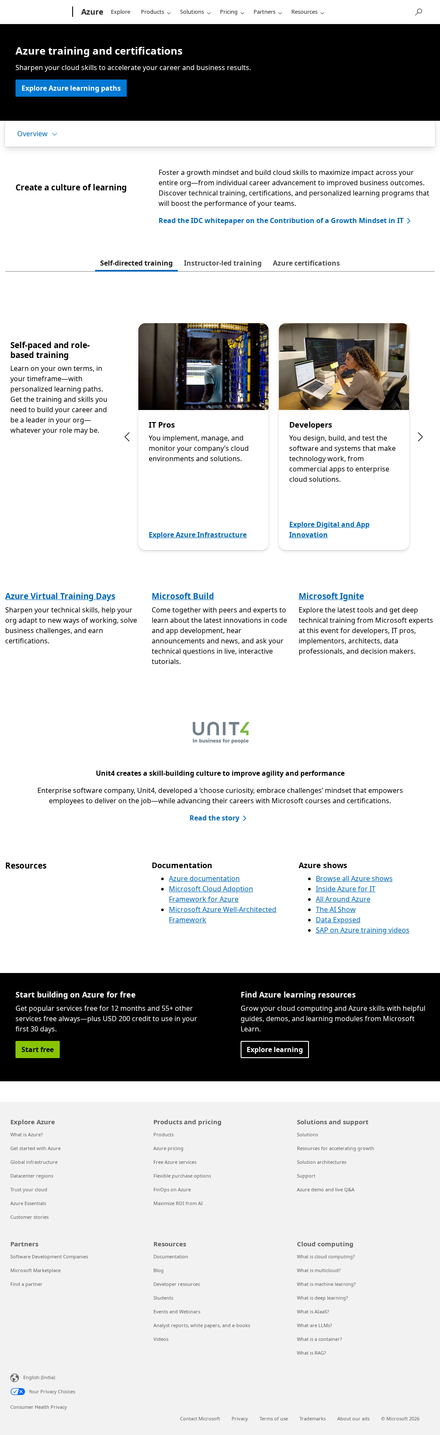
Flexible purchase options (182, 1175)
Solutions (192, 11)
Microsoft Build (183, 596)
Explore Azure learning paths (71, 88)
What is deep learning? (322, 1297)
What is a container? (319, 1339)
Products (152, 11)
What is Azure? (26, 1134)
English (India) (39, 1377)
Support (306, 1175)
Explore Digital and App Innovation (329, 529)
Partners (264, 11)
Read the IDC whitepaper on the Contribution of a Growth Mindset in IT (281, 220)
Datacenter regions (31, 1175)
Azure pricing (168, 1148)
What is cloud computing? (326, 1256)
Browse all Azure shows (354, 878)
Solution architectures (321, 1162)
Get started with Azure (35, 1148)
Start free (37, 1049)
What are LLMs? (314, 1325)
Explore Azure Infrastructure (198, 534)
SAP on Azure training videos (362, 930)
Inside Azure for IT (346, 888)
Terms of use (274, 1418)
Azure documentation (204, 878)
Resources (304, 11)
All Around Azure (343, 899)
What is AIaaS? (313, 1311)
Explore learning (275, 1049)
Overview (32, 133)
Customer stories (29, 1217)
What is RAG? (311, 1352)
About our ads (353, 1418)
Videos (160, 1339)
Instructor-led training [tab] (223, 263)
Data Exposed (338, 919)
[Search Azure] (418, 11)
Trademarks (312, 1418)
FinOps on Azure (172, 1189)
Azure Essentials (28, 1203)
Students (163, 1297)
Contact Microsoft (200, 1418)
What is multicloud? (319, 1270)
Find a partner (26, 1284)
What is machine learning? (326, 1284)
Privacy (240, 1418)
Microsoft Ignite (331, 596)
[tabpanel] (220, 438)
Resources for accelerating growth (335, 1148)
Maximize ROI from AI (178, 1203)
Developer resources (176, 1284)
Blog (158, 1270)
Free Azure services (174, 1162)
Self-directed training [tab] (136, 263)
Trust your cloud (28, 1189)
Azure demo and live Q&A (325, 1189)
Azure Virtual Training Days (60, 596)
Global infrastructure (34, 1162)
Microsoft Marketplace (35, 1270)
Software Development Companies (49, 1256)
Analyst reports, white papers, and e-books (201, 1325)
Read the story (214, 818)
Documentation (170, 1256)
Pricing (229, 11)
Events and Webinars (176, 1311)
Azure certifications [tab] (306, 263)
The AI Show (336, 909)
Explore (120, 11)
